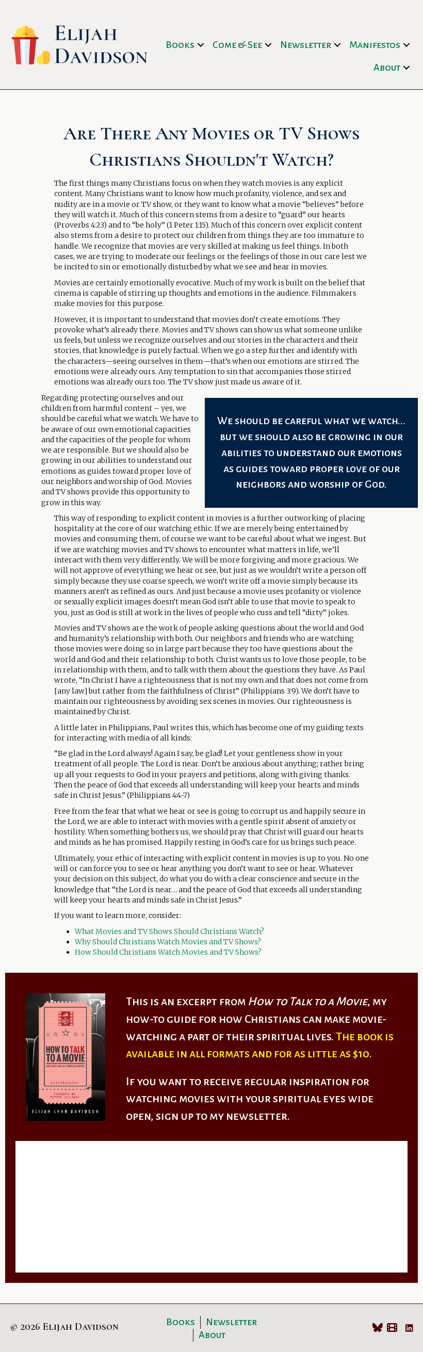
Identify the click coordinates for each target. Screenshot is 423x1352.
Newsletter (305, 45)
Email (36, 1201)
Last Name (234, 1157)
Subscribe (211, 1251)
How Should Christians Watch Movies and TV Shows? (168, 952)
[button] (200, 45)
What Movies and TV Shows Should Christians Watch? (169, 931)
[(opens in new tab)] (65, 1056)
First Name (45, 1157)
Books (180, 45)
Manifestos (374, 45)
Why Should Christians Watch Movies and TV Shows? (168, 941)
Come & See (237, 45)
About (386, 67)
